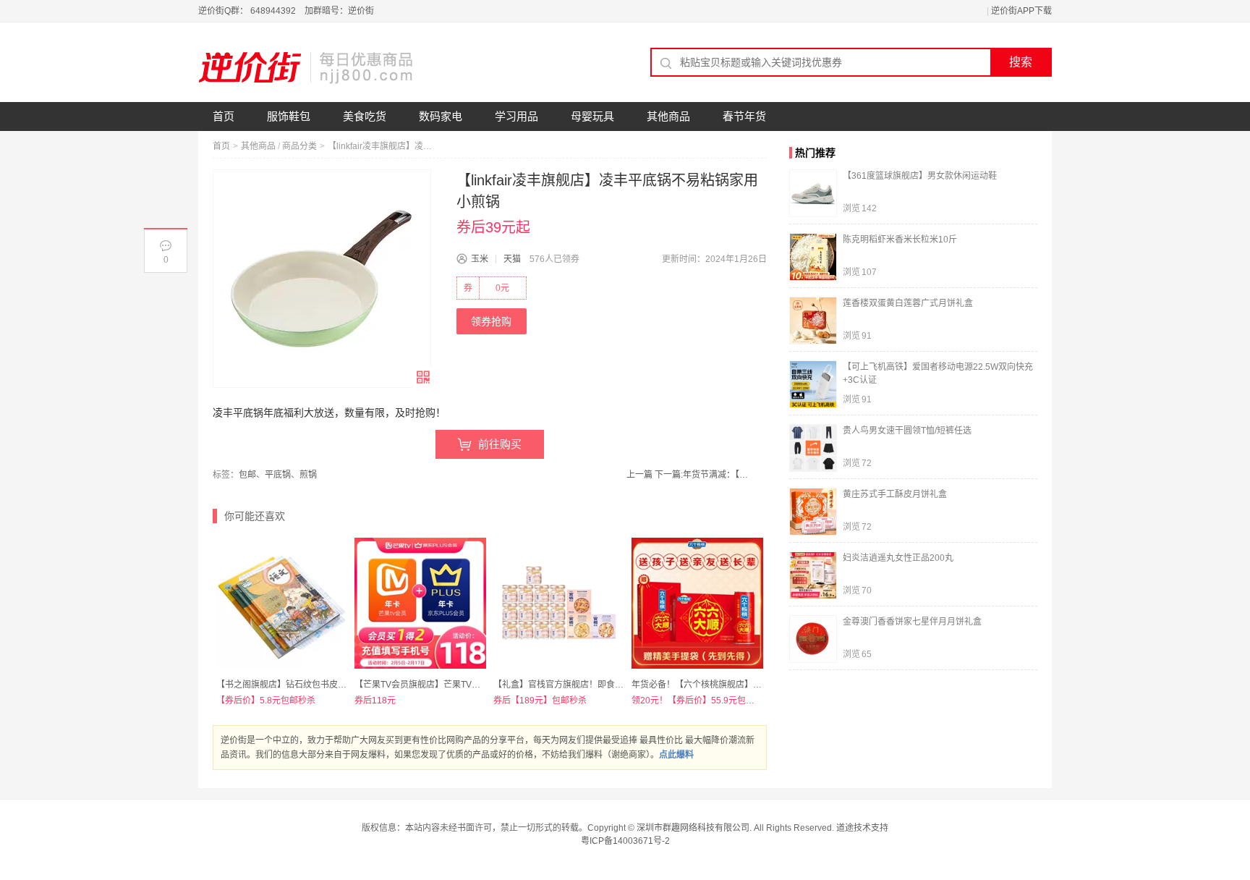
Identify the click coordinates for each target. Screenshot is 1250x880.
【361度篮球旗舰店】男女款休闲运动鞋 (920, 176)
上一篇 (639, 475)
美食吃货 (364, 116)
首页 (223, 116)
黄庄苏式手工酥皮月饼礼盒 (895, 494)
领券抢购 (491, 321)
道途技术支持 (862, 828)
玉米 (479, 259)
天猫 (512, 259)
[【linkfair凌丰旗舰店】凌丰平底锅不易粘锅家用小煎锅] (322, 278)
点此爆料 (676, 755)
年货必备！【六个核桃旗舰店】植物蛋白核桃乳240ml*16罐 (746, 685)
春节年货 (744, 116)
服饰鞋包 (288, 116)
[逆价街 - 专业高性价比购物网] (306, 67)
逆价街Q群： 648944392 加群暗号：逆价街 (286, 11)
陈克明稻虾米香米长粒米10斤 (900, 239)
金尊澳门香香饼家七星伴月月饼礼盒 (912, 622)
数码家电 (440, 116)
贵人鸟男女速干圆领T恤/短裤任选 (907, 431)
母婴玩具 (592, 116)
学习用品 (516, 116)
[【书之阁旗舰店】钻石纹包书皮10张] (281, 603)
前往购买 (500, 444)
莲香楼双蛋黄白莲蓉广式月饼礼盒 (908, 303)
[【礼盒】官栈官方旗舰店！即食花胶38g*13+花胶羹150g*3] (558, 603)
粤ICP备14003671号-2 (625, 841)
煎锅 (308, 475)
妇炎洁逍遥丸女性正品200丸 (898, 558)
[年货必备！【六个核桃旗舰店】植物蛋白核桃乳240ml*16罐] (697, 603)
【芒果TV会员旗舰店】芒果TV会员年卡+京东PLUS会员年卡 (470, 685)
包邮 (247, 475)
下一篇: (701, 475)
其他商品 (668, 116)
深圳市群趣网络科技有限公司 (693, 828)
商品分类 (299, 146)
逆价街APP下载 (1021, 11)
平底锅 (278, 475)
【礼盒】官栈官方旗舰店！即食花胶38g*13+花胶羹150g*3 (607, 685)
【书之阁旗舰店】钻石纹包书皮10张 (286, 685)
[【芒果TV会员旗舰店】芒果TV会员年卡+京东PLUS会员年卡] (419, 603)
